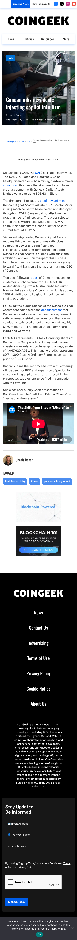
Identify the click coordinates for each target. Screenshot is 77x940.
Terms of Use (38, 658)
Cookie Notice (39, 689)
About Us (38, 704)
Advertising (38, 643)
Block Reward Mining (15, 481)
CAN (38, 173)
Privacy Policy (38, 673)
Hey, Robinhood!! (41, 4)
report (34, 277)
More (66, 39)
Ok (39, 934)
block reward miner (53, 200)
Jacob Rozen (15, 115)
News (11, 39)
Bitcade (29, 39)
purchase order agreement (57, 481)
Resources (47, 39)
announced (10, 185)
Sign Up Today (16, 901)
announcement (51, 310)
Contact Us (38, 628)
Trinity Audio (37, 159)
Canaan (34, 481)
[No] (72, 928)
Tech (10, 58)
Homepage (12, 141)
